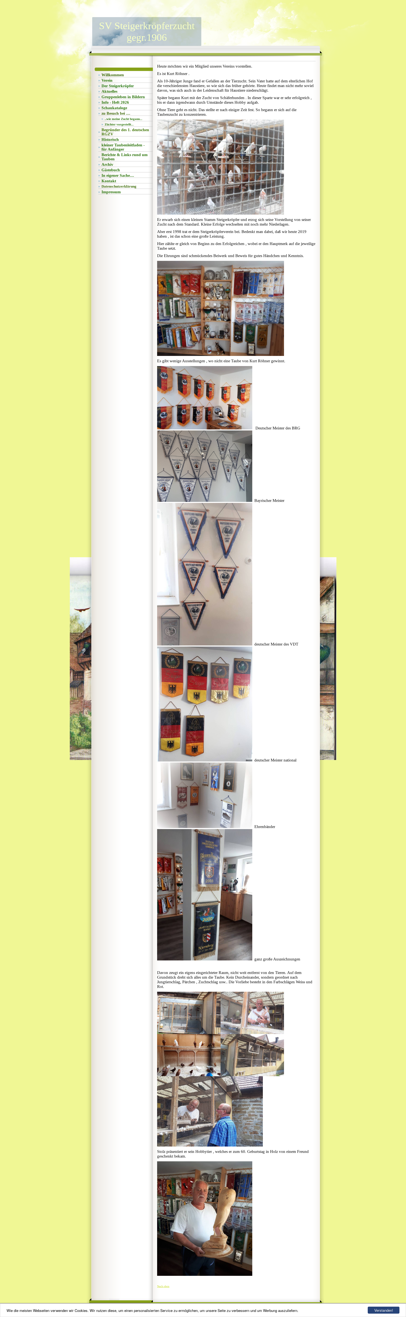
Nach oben (163, 1286)
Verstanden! (383, 1310)
